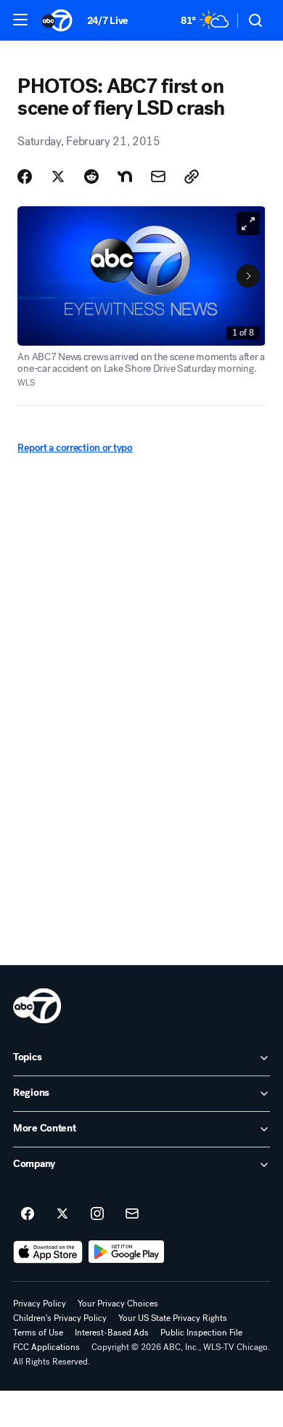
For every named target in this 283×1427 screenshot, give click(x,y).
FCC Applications (46, 1347)
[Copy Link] (191, 176)
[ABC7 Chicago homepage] (57, 20)
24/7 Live (107, 21)
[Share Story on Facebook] (24, 176)
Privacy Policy (39, 1303)
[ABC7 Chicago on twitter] (62, 1214)
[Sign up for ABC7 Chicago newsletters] (132, 1214)
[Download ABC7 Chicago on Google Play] (127, 1252)
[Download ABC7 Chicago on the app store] (48, 1252)
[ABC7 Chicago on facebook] (27, 1214)
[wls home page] (37, 1005)
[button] (20, 19)
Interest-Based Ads (112, 1332)
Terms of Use (38, 1332)
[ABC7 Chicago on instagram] (97, 1214)
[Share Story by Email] (158, 176)
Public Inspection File (201, 1332)
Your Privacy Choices (118, 1303)
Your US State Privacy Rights (172, 1318)
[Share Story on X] (58, 176)
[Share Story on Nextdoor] (124, 176)
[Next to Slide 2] (248, 276)
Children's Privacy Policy (60, 1318)
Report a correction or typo (74, 448)
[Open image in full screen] (248, 223)
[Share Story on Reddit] (91, 176)
